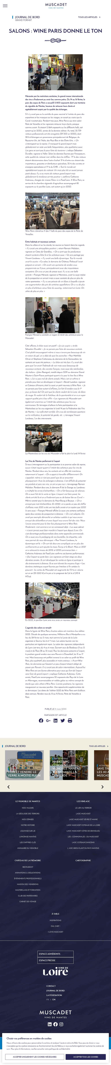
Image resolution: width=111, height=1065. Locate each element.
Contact (51, 986)
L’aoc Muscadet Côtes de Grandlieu (83, 831)
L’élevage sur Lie (27, 831)
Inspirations (55, 920)
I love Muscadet (55, 932)
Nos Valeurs (28, 808)
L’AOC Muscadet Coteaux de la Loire (83, 825)
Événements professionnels (27, 879)
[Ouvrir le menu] (5, 5)
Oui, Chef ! (55, 926)
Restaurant (28, 867)
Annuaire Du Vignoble (27, 848)
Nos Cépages (28, 819)
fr (47, 999)
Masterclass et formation (27, 890)
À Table (55, 914)
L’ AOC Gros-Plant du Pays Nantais (83, 848)
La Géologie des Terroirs (27, 814)
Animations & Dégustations (27, 873)
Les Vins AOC (83, 801)
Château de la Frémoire (28, 860)
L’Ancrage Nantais (27, 837)
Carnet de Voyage (28, 902)
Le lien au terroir (83, 808)
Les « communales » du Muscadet (83, 837)
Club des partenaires (28, 896)
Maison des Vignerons (27, 884)
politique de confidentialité (59, 1049)
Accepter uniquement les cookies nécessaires (35, 1057)
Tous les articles (87, 17)
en (53, 999)
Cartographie (83, 860)
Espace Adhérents (49, 954)
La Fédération (54, 995)
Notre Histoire (28, 825)
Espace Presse (47, 960)
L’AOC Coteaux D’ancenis (83, 842)
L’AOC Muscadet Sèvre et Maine (83, 819)
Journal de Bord (55, 990)
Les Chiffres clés (28, 842)
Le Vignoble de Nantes (27, 801)
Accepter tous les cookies (85, 1057)
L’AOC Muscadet (83, 814)
